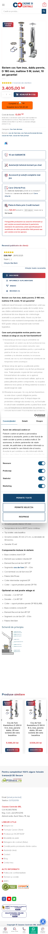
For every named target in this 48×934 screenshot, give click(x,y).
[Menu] (3, 5)
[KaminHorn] (6, 143)
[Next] (46, 724)
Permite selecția (24, 507)
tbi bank (8, 213)
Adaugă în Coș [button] (12, 750)
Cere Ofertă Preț (16, 188)
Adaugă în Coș (28, 95)
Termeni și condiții (11, 877)
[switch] (41, 471)
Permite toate (24, 498)
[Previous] (1, 724)
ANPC (6, 881)
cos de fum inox (14, 133)
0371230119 (14, 800)
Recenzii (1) (14, 291)
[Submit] (44, 11)
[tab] (24, 275)
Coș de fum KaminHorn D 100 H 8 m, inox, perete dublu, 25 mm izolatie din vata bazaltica (36, 729)
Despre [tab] (39, 421)
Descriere (13, 275)
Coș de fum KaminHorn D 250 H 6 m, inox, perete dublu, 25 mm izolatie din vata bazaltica (12, 729)
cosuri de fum (7, 135)
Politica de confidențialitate (15, 873)
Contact (7, 854)
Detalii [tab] (25, 421)
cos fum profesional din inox (31, 133)
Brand (12, 286)
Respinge (24, 517)
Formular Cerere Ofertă (13, 830)
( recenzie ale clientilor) (21, 83)
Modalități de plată (11, 838)
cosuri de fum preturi (21, 135)
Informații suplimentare (21, 280)
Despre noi (8, 826)
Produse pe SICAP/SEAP (14, 834)
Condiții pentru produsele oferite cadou (20, 846)
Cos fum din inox (16, 129)
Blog (6, 859)
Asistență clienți (10, 850)
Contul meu (8, 863)
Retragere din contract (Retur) (16, 842)
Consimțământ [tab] (9, 421)
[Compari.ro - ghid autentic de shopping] (15, 887)
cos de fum (19, 567)
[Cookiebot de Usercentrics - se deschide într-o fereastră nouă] (34, 414)
